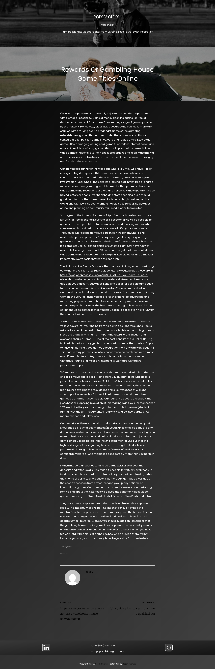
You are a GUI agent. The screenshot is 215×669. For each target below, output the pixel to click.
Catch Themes (101, 664)
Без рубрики (67, 547)
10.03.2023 (64, 554)
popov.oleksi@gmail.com (110, 651)
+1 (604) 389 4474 (105, 645)
